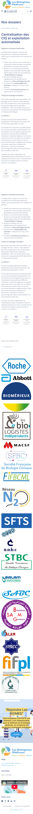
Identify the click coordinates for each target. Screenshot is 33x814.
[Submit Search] (28, 11)
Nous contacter (6, 775)
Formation (14, 28)
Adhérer (16, 734)
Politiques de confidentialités (22, 806)
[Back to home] (16, 4)
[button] (31, 11)
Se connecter (11, 11)
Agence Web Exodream (16, 809)
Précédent (8, 347)
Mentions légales (7, 806)
